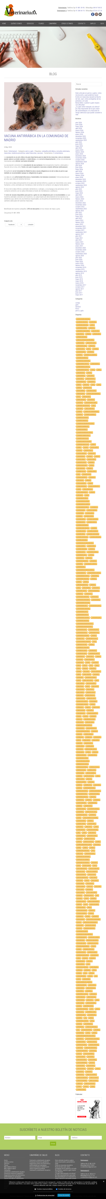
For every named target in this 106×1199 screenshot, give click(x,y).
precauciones (80, 919)
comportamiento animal (83, 501)
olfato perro (88, 826)
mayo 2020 (79, 262)
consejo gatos (89, 513)
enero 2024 (79, 177)
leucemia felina (92, 754)
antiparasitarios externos (83, 366)
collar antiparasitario (82, 492)
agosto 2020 (79, 256)
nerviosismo (80, 811)
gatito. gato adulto (88, 680)
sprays (91, 1017)
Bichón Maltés (80, 390)
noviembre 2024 (80, 158)
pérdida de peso (92, 952)
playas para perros (81, 910)
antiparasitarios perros (82, 369)
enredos (94, 635)
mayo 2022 (79, 217)
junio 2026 (78, 125)
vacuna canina (80, 1056)
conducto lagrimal (92, 510)
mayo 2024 (79, 170)
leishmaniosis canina (91, 748)
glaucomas (80, 695)
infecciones (80, 722)
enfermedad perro (93, 629)
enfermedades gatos (95, 605)
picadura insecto (89, 895)
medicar (79, 787)
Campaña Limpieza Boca (83, 435)
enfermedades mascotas (83, 608)
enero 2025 (79, 154)
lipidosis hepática (91, 772)
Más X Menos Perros (10, 1167)
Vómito (79, 1086)
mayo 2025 (79, 146)
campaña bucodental (82, 417)
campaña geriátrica (82, 429)
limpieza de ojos (81, 769)
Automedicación (81, 381)
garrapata (96, 674)
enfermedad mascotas (82, 620)
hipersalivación (80, 713)
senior (97, 1008)
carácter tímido (91, 459)
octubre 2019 (79, 269)
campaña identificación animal (84, 432)
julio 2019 (78, 275)
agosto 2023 (79, 187)
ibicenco (79, 719)
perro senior (95, 880)
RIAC (94, 969)
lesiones (95, 751)
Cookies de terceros (64, 1189)
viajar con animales (91, 1074)
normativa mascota (81, 814)
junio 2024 (78, 168)
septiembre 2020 (81, 254)
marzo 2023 (79, 197)
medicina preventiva (18, 153)
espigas (91, 644)
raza (88, 963)
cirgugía (88, 480)
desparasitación (81, 572)
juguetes (79, 742)
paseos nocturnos (88, 841)
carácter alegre (81, 459)
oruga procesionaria (92, 829)
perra (78, 865)
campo (93, 444)
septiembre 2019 (81, 271)
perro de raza (92, 874)
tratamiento (80, 1038)
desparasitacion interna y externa (85, 569)
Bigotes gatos (80, 393)
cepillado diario (92, 471)
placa (85, 904)
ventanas (90, 1068)
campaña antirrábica (48, 151)
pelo (93, 850)
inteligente (88, 737)
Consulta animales (92, 530)
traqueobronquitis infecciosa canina (85, 1035)
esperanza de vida (81, 644)
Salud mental (80, 999)
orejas (96, 826)
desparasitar (95, 575)
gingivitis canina (90, 692)
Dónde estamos (67, 24)
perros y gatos (80, 886)
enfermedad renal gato (82, 635)
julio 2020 (78, 258)
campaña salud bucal (82, 438)
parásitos (79, 838)
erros (94, 641)
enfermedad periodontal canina (84, 623)
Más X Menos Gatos (10, 1168)
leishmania (80, 748)
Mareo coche (80, 778)
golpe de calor (80, 698)
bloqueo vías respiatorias (93, 393)
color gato (79, 495)
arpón (99, 369)
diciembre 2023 (80, 179)
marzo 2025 (79, 150)
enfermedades (95, 599)
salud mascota (80, 996)
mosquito (89, 799)
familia (87, 662)
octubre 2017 (79, 287)
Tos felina (97, 1029)
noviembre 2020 (80, 250)
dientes (86, 581)
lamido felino (80, 745)
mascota (89, 778)
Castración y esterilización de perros (40, 1170)
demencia (89, 557)
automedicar (91, 381)
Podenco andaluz (81, 913)
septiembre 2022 (81, 209)
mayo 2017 (79, 295)
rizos (85, 972)
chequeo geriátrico (81, 477)
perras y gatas (86, 865)
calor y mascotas (90, 408)
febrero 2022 (79, 222)
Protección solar (81, 943)
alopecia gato (80, 348)
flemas (79, 671)
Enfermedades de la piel (83, 602)
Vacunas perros (81, 1068)
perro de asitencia (94, 868)
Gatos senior (90, 689)
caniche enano (88, 450)
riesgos (79, 972)
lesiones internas (81, 754)
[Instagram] (96, 14)
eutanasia (79, 659)
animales (79, 354)
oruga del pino (80, 829)
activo (92, 324)
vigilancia (79, 1083)
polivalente (80, 916)
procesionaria (80, 940)
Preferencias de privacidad (45, 1195)
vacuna (79, 1053)
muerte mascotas (81, 802)
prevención (80, 925)
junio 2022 (78, 215)
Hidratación (80, 707)
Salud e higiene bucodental (37, 1168)
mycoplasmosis (92, 802)
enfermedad (95, 596)
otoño (84, 832)
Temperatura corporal (82, 1020)
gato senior (95, 686)
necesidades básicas (93, 808)
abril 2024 (78, 172)
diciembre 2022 (80, 203)
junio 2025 (78, 144)
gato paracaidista (91, 683)
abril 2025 (78, 148)
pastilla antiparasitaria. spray (84, 844)
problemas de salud (82, 931)
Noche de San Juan (91, 811)
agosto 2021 (79, 234)
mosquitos (96, 799)
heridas (92, 704)
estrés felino (90, 656)
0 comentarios (58, 153)
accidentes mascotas (82, 324)
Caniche (79, 450)
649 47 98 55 (97, 8)
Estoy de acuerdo (64, 1195)
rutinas (90, 975)
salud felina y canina (82, 993)
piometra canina (81, 901)
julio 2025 (78, 142)
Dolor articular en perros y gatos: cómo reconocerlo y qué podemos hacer (88, 94)
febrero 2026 (79, 132)
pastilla (98, 841)
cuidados (92, 548)
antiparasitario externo (82, 363)
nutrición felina (91, 823)
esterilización (93, 650)
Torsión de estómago (92, 1026)
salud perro (90, 999)
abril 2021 (78, 240)
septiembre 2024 (81, 162)
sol (85, 1017)
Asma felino (80, 378)
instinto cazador (88, 734)
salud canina (92, 984)
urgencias (79, 1047)
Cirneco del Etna (81, 483)
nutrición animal (81, 823)
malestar (79, 775)
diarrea (79, 581)
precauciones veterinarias (93, 919)
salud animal (86, 978)
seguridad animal (88, 1005)
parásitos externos (89, 838)
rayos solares (80, 963)
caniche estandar (81, 453)
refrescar (79, 969)
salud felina (80, 990)
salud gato (93, 993)
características (80, 456)
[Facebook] (92, 14)
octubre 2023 (79, 183)
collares (92, 492)
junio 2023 (78, 191)
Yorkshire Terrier (81, 1089)
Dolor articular (86, 587)
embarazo (79, 593)
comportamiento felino (82, 507)
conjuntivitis (80, 513)
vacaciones (93, 1050)
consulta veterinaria (62, 151)
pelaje (78, 847)
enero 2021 (79, 246)
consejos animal (89, 515)
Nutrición (90, 820)
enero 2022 (79, 224)
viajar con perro (94, 1077)
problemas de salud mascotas (84, 934)
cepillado (90, 468)
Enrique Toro (80, 638)
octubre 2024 (79, 160)
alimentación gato (91, 342)
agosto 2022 (79, 211)
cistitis (78, 489)
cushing (91, 554)
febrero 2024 (79, 175)
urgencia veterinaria (82, 1050)
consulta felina (80, 533)
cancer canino (94, 447)
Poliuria (91, 913)
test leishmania (88, 1023)
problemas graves (81, 937)
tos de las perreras (86, 1029)
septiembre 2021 (81, 232)
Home (4, 24)
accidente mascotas (82, 321)
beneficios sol (87, 387)
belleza (79, 387)
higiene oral (96, 707)
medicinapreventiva (82, 793)
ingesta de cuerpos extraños (84, 725)
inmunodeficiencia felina (83, 731)
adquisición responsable (83, 330)
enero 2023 (79, 201)
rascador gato (80, 961)
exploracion (80, 662)
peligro (85, 847)
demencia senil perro (82, 560)
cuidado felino (91, 545)
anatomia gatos (81, 351)
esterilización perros (94, 653)
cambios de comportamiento (91, 411)
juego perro (95, 739)
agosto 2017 (79, 289)
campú (79, 447)
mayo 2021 (79, 238)
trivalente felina (81, 1041)
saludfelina (89, 990)
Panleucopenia (81, 835)
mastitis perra (88, 784)
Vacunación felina (81, 1059)
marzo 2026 (79, 130)
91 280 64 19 (80, 11)
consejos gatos (81, 518)
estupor (98, 656)
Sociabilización (91, 1014)
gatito (78, 680)
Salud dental (80, 987)
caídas (91, 465)
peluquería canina (90, 853)
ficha (91, 665)
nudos (78, 817)
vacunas (40, 153)
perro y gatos (80, 892)
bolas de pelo (86, 396)
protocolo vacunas (93, 943)
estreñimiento (80, 656)
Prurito (93, 946)
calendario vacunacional (83, 405)
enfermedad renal (94, 632)
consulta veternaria (82, 539)
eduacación (96, 587)
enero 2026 (79, 134)
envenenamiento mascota (83, 641)
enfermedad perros (82, 632)
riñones (91, 972)
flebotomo (92, 668)
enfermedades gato (82, 605)
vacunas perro (90, 1065)
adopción (92, 327)
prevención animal (90, 925)
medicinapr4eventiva (89, 787)
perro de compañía (92, 871)
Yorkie (92, 1086)
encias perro (89, 593)
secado (79, 1005)
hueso (78, 716)
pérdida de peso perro (82, 955)
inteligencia (80, 737)
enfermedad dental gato (83, 599)
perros (87, 880)
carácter (97, 456)
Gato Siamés (80, 689)
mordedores (80, 799)
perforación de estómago (83, 856)
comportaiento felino (82, 498)
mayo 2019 (79, 279)
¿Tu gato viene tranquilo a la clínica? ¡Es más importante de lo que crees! (87, 108)
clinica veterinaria (88, 489)
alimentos (92, 345)
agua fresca (80, 333)
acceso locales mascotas (83, 318)
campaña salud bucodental (83, 441)
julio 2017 (78, 291)
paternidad (97, 844)
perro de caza (80, 871)
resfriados (87, 969)
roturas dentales (81, 975)
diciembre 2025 (80, 136)
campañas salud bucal (82, 444)
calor (93, 405)
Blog (102, 24)
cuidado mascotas (81, 548)
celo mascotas (80, 468)
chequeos (92, 477)
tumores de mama (81, 1044)
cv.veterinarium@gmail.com (88, 1167)
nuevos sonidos (81, 820)
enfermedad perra (81, 629)
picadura (79, 895)
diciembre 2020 (80, 248)
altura (88, 348)
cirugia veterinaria (81, 486)
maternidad (97, 784)
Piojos (86, 898)
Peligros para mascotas (83, 850)
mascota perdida (81, 781)
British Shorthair (81, 399)
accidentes (93, 321)
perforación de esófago (83, 859)
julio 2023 (78, 189)
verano (97, 1068)
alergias (88, 333)
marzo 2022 (79, 220)
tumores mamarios (93, 1044)
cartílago (90, 456)
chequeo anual (86, 474)
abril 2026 (78, 128)
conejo (77, 303)
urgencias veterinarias (91, 1047)
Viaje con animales (81, 1080)
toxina (88, 1032)
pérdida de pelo (81, 952)
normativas (92, 814)
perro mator (93, 877)
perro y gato (29, 151)
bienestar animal (91, 390)
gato (76, 305)
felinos (85, 665)
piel (97, 895)
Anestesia (90, 351)
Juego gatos (87, 739)
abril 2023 (78, 195)
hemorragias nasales (82, 704)
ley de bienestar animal (83, 760)
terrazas (79, 1023)
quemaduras (95, 955)
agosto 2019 (79, 273)
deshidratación (80, 566)
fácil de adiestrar (96, 671)
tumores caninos (92, 1041)
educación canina (81, 590)
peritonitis (94, 862)
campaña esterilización (82, 426)
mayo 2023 (79, 193)
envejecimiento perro (92, 638)
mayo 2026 (79, 127)
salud (78, 978)
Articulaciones (80, 372)
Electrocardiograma (94, 590)
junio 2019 (78, 277)
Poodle (87, 916)
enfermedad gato (96, 617)
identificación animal (89, 719)
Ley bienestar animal (82, 757)
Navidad (79, 805)
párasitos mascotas (88, 949)
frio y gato (86, 671)
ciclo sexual (80, 480)
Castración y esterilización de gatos (14, 1172)
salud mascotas (31, 153)
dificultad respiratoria (82, 584)
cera (78, 474)
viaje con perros (93, 1080)
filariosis (85, 668)
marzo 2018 (79, 283)
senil (91, 1008)
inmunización (80, 728)
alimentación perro (81, 345)
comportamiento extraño (83, 504)
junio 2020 (78, 260)
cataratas (91, 462)
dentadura (93, 560)
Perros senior (90, 883)
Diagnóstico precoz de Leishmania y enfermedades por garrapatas (14, 1176)
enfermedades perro (82, 611)
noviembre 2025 (80, 138)
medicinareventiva (94, 793)
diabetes (94, 578)
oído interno (92, 832)
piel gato (79, 898)
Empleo (93, 24)
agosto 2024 (79, 164)
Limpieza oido (92, 769)
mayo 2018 (79, 281)
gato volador (80, 692)
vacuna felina (92, 1059)
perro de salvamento (82, 877)
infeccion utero (89, 722)
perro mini (79, 880)
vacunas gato (80, 1065)
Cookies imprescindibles (45, 1189)
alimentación (80, 342)
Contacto (81, 24)
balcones (86, 384)
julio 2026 (78, 123)
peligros (92, 847)
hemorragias (93, 701)
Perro (77, 309)
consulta (94, 527)
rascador (92, 958)
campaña (79, 414)
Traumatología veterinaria (92, 1038)
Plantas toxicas (81, 907)
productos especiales (92, 940)
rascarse (89, 961)
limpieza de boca (94, 766)
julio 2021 (78, 236)
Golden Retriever (90, 695)
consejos (79, 515)
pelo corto (79, 853)
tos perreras (80, 1032)
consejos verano (92, 521)
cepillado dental (81, 471)
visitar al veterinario (89, 1083)
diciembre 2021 (80, 226)
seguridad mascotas (82, 1008)
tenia (92, 1020)
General (78, 307)
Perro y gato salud (91, 892)
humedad (93, 716)
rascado (85, 958)
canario (86, 447)
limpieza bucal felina (82, 766)
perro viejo (97, 886)
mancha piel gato (89, 775)
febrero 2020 (79, 265)
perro (95, 865)
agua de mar (95, 330)
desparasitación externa (94, 572)
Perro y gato (80, 889)
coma (87, 495)
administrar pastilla (81, 327)
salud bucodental (81, 984)
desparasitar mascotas (82, 578)
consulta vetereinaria (82, 536)
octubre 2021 (79, 230)
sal (96, 975)
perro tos (90, 886)
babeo (79, 384)
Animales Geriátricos (82, 357)
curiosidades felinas (92, 551)
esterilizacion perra (81, 650)
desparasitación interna (83, 575)
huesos (85, 716)
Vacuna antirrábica (88, 1053)
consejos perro (80, 521)
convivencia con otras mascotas (85, 542)
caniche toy (92, 453)
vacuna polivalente (81, 1062)
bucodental (91, 399)
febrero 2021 (79, 244)
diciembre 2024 (80, 156)
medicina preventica (82, 790)
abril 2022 (78, 218)
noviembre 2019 (80, 267)
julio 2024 (78, 166)
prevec (79, 922)
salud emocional (91, 987)
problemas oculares (94, 937)
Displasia (93, 584)
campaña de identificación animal (85, 423)
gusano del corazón (82, 701)
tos (78, 1029)
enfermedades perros (82, 614)
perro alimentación (81, 868)
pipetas (79, 904)
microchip (93, 796)
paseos (79, 841)
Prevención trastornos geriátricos (13, 1173)
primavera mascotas (89, 928)
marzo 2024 (79, 173)
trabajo (94, 1032)
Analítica (95, 348)
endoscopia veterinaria (82, 596)
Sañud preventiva (91, 1002)
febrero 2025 (79, 152)
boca (78, 396)
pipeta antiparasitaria (94, 901)
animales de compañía (90, 354)
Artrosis (89, 372)
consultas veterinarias (93, 533)
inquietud (94, 731)
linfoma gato (80, 772)
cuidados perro (81, 551)
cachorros (79, 402)
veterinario (88, 1071)
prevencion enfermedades (90, 922)
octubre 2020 (79, 252)
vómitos (86, 1086)
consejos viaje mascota (83, 527)
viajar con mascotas (82, 1077)
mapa (98, 775)
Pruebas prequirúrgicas (83, 946)
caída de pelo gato (82, 465)
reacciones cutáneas (82, 966)
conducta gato (80, 510)
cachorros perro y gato (91, 402)
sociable (79, 1017)
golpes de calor (91, 698)
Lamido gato (90, 745)
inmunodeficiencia (91, 728)
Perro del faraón (81, 874)
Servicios (30, 24)
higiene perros (80, 710)
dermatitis (79, 563)
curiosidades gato (81, 554)
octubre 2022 (79, 207)
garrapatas (80, 677)
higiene (88, 707)
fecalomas (95, 662)
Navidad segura (81, 808)
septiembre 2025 (81, 140)
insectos (79, 734)
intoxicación (97, 737)
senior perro (80, 1011)
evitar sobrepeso (90, 659)
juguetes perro (88, 742)
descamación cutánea (90, 563)
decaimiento (80, 557)
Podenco (92, 910)
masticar (79, 784)
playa (89, 907)
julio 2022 (78, 213)
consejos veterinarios (82, 524)
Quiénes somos (16, 24)
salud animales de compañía (84, 981)
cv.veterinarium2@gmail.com (89, 1177)
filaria (78, 668)
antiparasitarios (95, 363)
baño (93, 384)
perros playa (80, 883)
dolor (78, 587)
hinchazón (90, 710)
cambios (79, 411)
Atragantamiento (90, 378)
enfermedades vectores (83, 617)
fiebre (97, 665)
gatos (87, 686)
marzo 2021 (79, 242)
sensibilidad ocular (91, 1011)
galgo (78, 674)
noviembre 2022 (80, 205)
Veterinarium (12, 151)
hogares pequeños (92, 713)
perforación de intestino (83, 862)
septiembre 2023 (81, 185)
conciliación (94, 507)
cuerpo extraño (81, 545)
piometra (93, 898)
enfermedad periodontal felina (84, 626)
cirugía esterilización (94, 486)
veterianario (80, 1071)
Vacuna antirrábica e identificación (14, 1178)
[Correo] (100, 14)
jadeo (78, 739)
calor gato (79, 408)
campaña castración (82, 420)
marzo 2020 (79, 263)
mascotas (7, 153)
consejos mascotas (92, 518)
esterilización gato (81, 653)
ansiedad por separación (83, 360)
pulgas (79, 949)
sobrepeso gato (81, 1014)
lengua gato (80, 751)
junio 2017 (78, 293)
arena (92, 369)
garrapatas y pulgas (91, 677)
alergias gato (97, 333)
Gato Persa (80, 686)
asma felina (90, 375)
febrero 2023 (79, 199)
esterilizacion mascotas (82, 647)
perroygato (89, 889)
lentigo (88, 751)
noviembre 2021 (80, 228)
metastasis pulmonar (82, 796)
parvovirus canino (92, 835)
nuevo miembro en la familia (90, 817)
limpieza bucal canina (82, 763)
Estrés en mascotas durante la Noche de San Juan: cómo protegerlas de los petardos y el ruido (88, 99)
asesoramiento (80, 375)
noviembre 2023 (80, 181)
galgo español (87, 674)
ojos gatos (79, 826)
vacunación (90, 1056)
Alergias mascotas (81, 336)
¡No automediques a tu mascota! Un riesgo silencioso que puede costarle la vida (88, 113)
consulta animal (81, 530)
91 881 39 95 (80, 8)
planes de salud (94, 904)
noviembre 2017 (80, 285)
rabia (78, 958)
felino (78, 665)
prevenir (79, 928)
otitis (78, 832)
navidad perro (88, 805)
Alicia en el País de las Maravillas (85, 339)
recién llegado (94, 966)
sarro (97, 999)
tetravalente (80, 1026)
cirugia (90, 483)
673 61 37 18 (97, 11)
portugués (95, 916)
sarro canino (80, 1002)
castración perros (81, 462)
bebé (99, 384)
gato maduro (80, 683)
